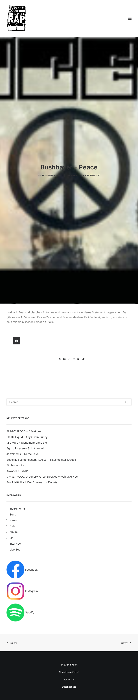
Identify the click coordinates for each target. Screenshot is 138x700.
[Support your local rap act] (69, 18)
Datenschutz (69, 686)
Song (73, 175)
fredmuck (93, 175)
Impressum (69, 679)
